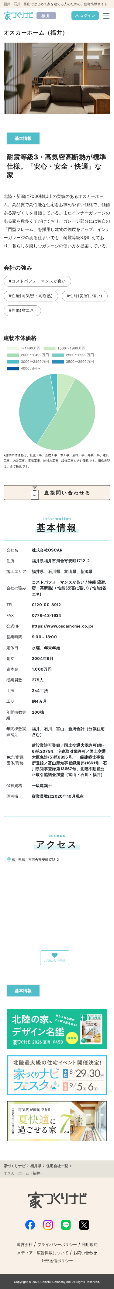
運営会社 (25, 1244)
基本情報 (23, 138)
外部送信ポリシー (57, 1260)
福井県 (35, 1165)
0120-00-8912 (46, 605)
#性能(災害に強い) (84, 295)
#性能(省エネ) (22, 310)
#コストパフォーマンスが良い (37, 281)
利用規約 (90, 1244)
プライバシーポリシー (57, 1244)
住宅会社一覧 (57, 1165)
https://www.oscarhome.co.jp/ (63, 626)
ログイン (87, 15)
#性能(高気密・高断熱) (31, 295)
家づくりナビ (15, 1165)
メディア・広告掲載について (42, 1253)
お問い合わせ (85, 1253)
